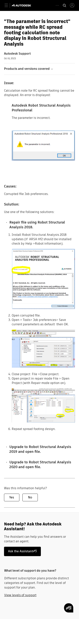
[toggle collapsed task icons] (57, 5)
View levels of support (20, 595)
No (30, 497)
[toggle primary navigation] (8, 5)
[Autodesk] (22, 5)
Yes (11, 497)
